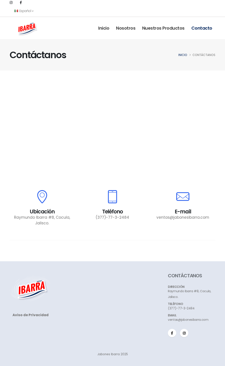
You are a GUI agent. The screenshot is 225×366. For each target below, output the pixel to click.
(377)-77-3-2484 (112, 217)
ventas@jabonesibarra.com (182, 217)
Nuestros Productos (163, 28)
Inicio (103, 28)
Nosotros (125, 28)
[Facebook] (172, 333)
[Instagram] (184, 333)
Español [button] (25, 11)
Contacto (201, 28)
